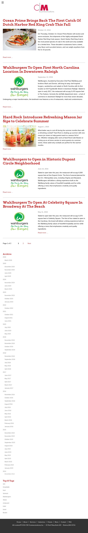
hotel (4, 506)
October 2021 (9, 314)
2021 (4, 311)
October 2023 (9, 298)
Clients (49, 522)
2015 (4, 430)
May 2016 (8, 414)
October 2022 (9, 308)
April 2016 (8, 417)
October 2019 (9, 346)
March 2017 (8, 385)
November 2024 (10, 282)
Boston (5, 512)
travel (4, 509)
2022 (4, 305)
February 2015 (9, 465)
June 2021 (8, 321)
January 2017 (9, 388)
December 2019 (10, 340)
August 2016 (8, 404)
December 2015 (10, 433)
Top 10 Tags (8, 481)
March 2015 (8, 462)
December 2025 (10, 266)
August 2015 (8, 446)
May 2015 (8, 455)
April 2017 (8, 382)
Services (33, 522)
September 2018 (10, 359)
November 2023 (10, 295)
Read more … (8, 57)
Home (19, 522)
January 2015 (9, 468)
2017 (4, 372)
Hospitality (6, 487)
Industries (41, 522)
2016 (4, 391)
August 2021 (8, 318)
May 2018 (8, 366)
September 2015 (10, 442)
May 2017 (8, 378)
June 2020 (8, 330)
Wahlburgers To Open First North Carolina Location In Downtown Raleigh (41, 69)
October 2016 (9, 398)
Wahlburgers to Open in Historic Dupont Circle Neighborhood (39, 161)
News (56, 522)
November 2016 (10, 394)
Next (29, 243)
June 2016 (8, 410)
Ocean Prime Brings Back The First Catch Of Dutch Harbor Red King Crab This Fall (42, 22)
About (25, 522)
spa (4, 484)
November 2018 (10, 356)
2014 (4, 471)
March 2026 (8, 260)
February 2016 (9, 423)
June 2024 (8, 286)
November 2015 (10, 436)
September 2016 (10, 401)
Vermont (5, 493)
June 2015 (8, 452)
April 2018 (8, 369)
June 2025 (8, 273)
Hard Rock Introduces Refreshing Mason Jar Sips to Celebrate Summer (42, 119)
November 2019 (10, 343)
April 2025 (8, 276)
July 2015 (8, 449)
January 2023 (9, 302)
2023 (4, 292)
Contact (63, 522)
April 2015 (8, 458)
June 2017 (8, 375)
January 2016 (9, 426)
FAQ (70, 522)
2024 (4, 279)
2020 (4, 324)
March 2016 (8, 420)
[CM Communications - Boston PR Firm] (44, 12)
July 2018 (8, 362)
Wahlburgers (7, 496)
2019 (4, 337)
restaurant (6, 503)
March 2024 (8, 289)
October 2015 (9, 439)
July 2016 (8, 407)
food (4, 490)
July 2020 (8, 327)
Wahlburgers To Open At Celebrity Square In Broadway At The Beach (42, 204)
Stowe (5, 500)
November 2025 (10, 270)
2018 (4, 353)
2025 (4, 263)
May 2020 (8, 334)
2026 (4, 257)
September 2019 (10, 350)
